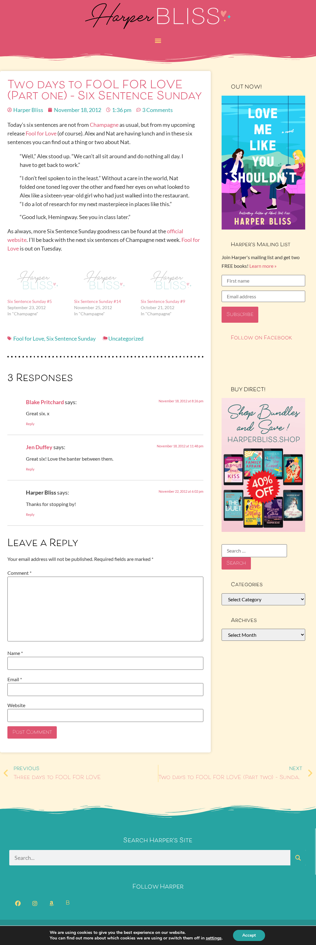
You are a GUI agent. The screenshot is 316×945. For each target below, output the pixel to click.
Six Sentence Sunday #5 (29, 301)
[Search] (298, 857)
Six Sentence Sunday (71, 338)
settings (214, 938)
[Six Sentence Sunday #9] (171, 281)
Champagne (104, 124)
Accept (249, 935)
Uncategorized (125, 338)
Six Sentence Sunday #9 (163, 301)
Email (14, 679)
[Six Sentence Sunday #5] (37, 281)
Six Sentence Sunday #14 (97, 301)
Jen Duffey (39, 447)
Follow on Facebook (261, 338)
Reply (30, 424)
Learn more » (262, 266)
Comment (19, 572)
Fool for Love (41, 133)
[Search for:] (254, 550)
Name (15, 653)
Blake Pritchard (45, 402)
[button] (158, 40)
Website (16, 705)
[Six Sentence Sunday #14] (104, 281)
